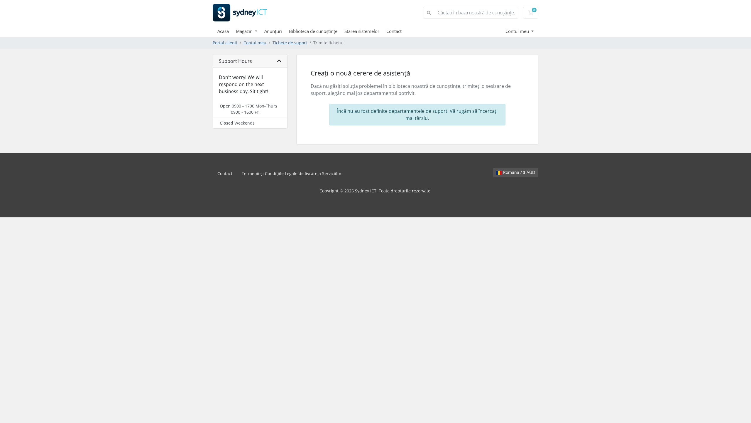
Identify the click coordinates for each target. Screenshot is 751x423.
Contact (394, 31)
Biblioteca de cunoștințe (313, 31)
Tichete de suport (290, 43)
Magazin (245, 31)
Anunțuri (273, 31)
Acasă (223, 31)
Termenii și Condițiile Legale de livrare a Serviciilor (291, 173)
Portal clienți (225, 43)
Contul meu (517, 31)
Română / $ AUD (518, 172)
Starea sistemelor (361, 31)
